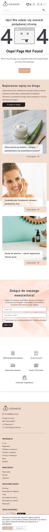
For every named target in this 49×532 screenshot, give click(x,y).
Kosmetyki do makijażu (10, 491)
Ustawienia (19, 528)
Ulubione (5, 478)
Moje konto (6, 472)
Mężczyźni (6, 504)
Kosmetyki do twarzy (9, 497)
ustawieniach (6, 524)
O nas (4, 443)
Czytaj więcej (31, 156)
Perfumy (5, 488)
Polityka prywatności (9, 449)
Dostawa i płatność (9, 452)
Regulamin (6, 446)
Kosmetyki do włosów (10, 501)
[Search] (44, 10)
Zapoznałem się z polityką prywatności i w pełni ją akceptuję (25, 320)
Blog (4, 458)
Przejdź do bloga (13, 105)
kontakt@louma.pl (11, 414)
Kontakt (5, 462)
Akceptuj (7, 528)
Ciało (4, 494)
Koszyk (4, 475)
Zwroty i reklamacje (9, 455)
